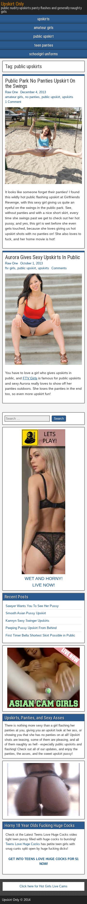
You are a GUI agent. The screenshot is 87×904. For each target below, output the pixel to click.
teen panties (43, 45)
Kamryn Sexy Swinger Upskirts (27, 620)
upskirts (43, 19)
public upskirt (43, 36)
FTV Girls (30, 378)
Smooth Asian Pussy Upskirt (26, 613)
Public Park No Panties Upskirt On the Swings (40, 83)
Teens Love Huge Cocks (23, 844)
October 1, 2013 (31, 263)
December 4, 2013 (33, 92)
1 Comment (13, 102)
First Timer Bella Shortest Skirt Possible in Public (40, 635)
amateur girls (43, 27)
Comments (59, 268)
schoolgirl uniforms (43, 54)
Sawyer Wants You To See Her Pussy (32, 606)
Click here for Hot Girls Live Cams (43, 886)
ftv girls (10, 268)
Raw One (11, 92)
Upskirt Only (12, 4)
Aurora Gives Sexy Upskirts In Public (42, 257)
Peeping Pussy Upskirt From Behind (31, 628)
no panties (32, 97)
